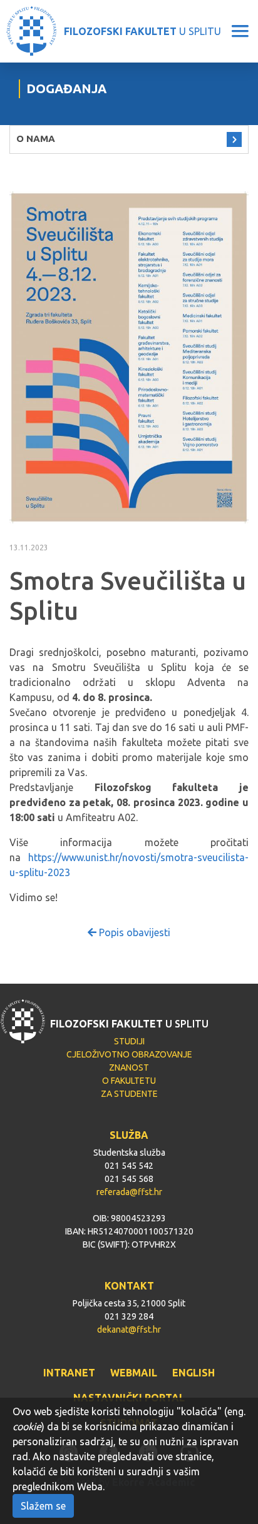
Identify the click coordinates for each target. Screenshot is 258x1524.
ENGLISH (193, 1372)
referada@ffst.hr (129, 1192)
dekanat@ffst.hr (129, 1330)
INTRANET (69, 1372)
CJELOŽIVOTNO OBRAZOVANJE (129, 1054)
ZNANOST (129, 1067)
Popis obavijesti (133, 932)
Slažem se (43, 1505)
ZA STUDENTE (129, 1094)
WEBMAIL (133, 1372)
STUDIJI (129, 1041)
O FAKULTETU (129, 1081)
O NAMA (35, 138)
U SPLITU (142, 31)
